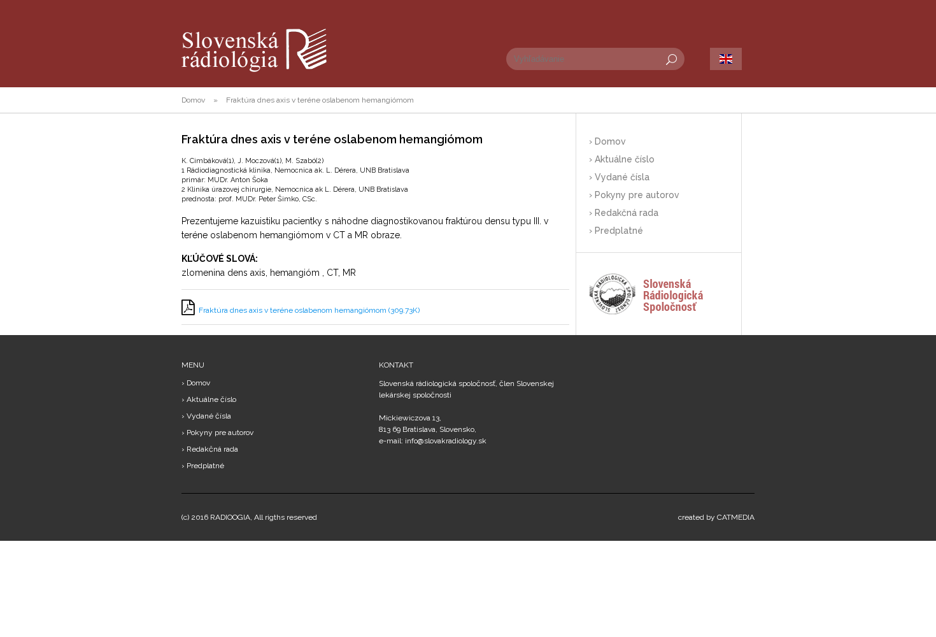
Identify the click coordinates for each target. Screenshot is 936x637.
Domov (193, 100)
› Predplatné (616, 230)
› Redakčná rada (623, 213)
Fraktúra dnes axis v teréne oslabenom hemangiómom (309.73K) (309, 310)
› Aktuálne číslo (622, 159)
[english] (726, 58)
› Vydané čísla (619, 177)
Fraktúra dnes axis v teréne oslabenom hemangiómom (320, 100)
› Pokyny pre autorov (634, 195)
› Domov (607, 141)
